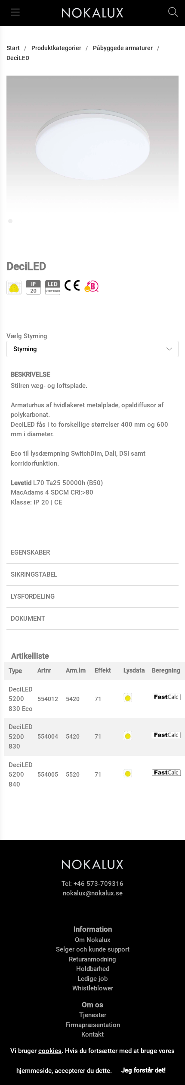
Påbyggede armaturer (123, 47)
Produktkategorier (56, 47)
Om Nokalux (93, 940)
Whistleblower (92, 988)
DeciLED (17, 57)
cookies (50, 1051)
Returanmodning (92, 959)
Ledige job (92, 979)
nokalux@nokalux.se (93, 893)
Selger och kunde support (93, 949)
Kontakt (92, 1034)
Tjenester (92, 1015)
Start (13, 47)
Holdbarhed (92, 969)
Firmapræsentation (92, 1025)
